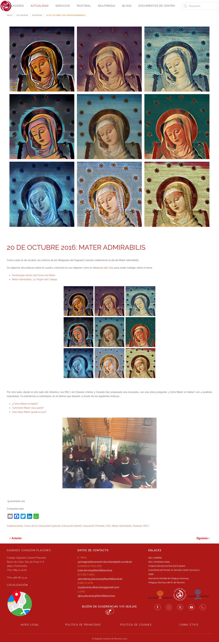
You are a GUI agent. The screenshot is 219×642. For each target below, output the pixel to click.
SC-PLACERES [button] (14, 5)
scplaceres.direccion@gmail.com (98, 587)
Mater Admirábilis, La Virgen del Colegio (34, 279)
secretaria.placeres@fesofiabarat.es (100, 579)
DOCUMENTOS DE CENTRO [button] (156, 5)
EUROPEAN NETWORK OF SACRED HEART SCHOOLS (173, 570)
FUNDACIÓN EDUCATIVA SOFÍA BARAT (166, 566)
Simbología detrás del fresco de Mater (33, 275)
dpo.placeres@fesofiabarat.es (96, 595)
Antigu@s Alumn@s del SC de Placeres (166, 582)
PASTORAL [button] (84, 5)
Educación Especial (49, 525)
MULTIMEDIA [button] (106, 5)
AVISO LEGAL (30, 624)
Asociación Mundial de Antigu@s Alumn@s (168, 578)
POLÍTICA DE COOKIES (136, 624)
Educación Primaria (94, 525)
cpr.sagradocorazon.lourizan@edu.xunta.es (105, 561)
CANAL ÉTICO (189, 624)
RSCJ (146, 525)
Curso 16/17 (30, 525)
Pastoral (137, 525)
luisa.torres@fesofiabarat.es (95, 570)
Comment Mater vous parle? (28, 407)
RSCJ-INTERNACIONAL (159, 562)
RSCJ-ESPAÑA (155, 558)
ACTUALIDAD (40, 5)
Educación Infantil (72, 525)
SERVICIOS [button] (62, 5)
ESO (108, 525)
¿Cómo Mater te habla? (25, 403)
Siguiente (202, 538)
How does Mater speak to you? (29, 412)
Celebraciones (15, 525)
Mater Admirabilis (122, 525)
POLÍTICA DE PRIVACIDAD (83, 624)
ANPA (151, 574)
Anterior (16, 538)
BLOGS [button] (127, 5)
